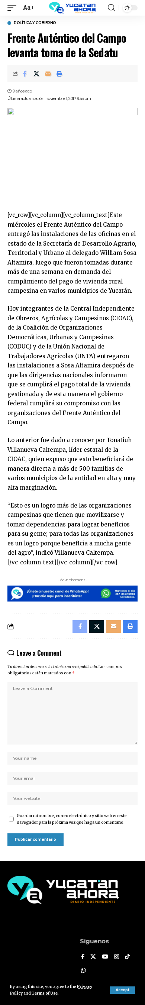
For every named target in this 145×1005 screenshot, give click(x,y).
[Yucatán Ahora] (72, 8)
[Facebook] (83, 957)
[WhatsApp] (83, 971)
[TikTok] (127, 957)
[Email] (48, 74)
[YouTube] (105, 957)
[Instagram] (116, 957)
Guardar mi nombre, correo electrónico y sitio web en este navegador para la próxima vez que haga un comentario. (72, 819)
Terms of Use (45, 993)
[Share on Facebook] (25, 74)
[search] (111, 8)
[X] (93, 957)
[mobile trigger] (13, 8)
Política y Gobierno (35, 23)
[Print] (59, 74)
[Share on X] (36, 74)
